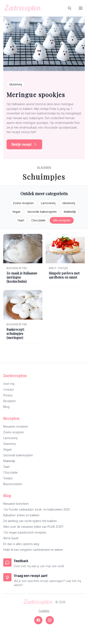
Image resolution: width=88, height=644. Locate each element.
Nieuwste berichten (16, 504)
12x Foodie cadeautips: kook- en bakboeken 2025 (36, 509)
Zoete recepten (23, 203)
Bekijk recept (21, 144)
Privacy (7, 395)
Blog (6, 407)
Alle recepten (61, 220)
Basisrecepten (12, 484)
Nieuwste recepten (15, 426)
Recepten (9, 401)
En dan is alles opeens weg (21, 544)
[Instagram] (50, 620)
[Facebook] (38, 620)
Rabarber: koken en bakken (21, 515)
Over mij (8, 384)
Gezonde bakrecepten (42, 212)
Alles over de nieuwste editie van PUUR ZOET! (33, 527)
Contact (8, 389)
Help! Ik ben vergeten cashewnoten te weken (33, 550)
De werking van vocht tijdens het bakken (30, 521)
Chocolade (38, 220)
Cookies (44, 611)
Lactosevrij (48, 203)
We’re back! (10, 538)
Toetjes (8, 478)
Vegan (16, 212)
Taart (20, 220)
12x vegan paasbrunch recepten (24, 532)
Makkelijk (70, 212)
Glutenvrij (68, 203)
